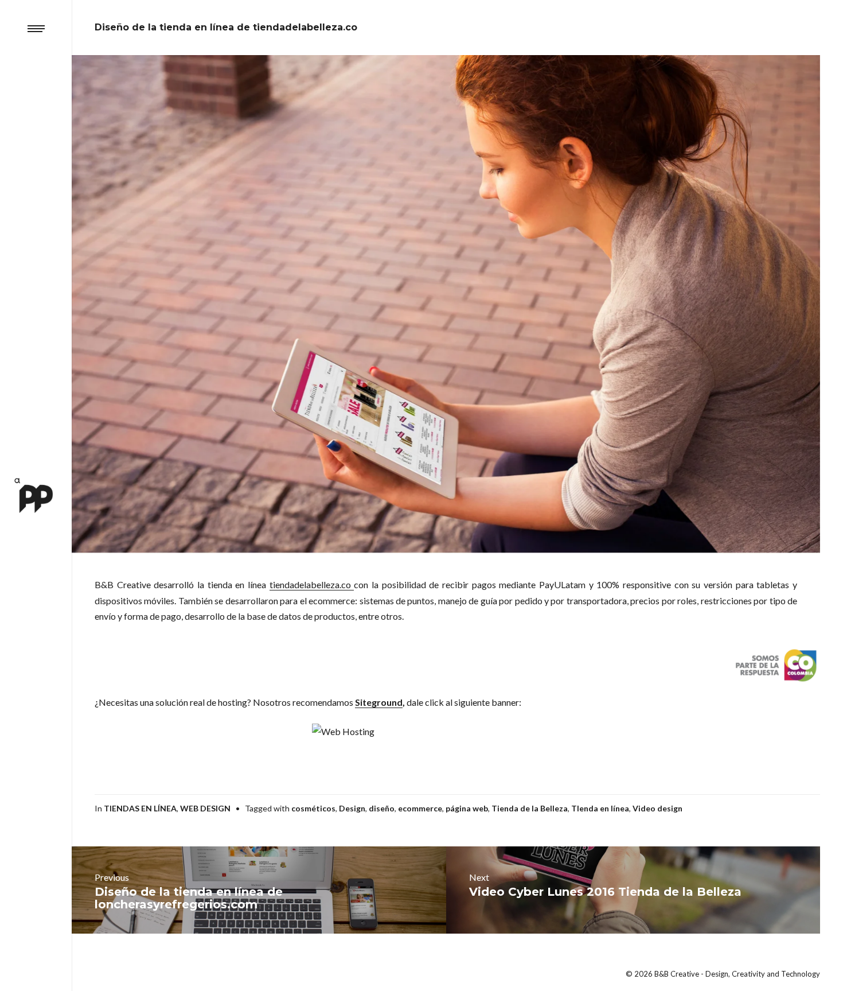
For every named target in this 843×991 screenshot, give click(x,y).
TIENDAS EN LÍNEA (140, 808)
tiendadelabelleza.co (312, 584)
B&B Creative (676, 973)
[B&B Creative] (36, 495)
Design (352, 808)
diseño (382, 808)
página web (467, 808)
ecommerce (420, 808)
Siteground (379, 702)
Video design (657, 808)
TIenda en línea (600, 808)
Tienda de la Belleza (529, 808)
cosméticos (313, 808)
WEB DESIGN (205, 808)
